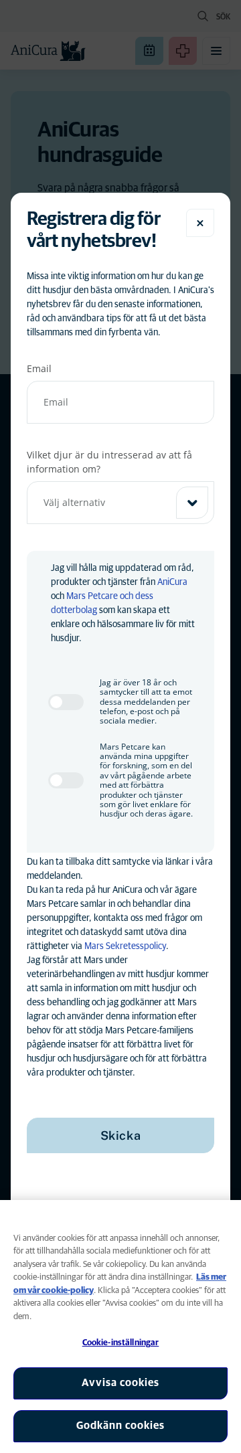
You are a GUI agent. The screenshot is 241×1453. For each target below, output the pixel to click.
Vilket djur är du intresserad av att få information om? (109, 461)
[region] (120, 1326)
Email (39, 368)
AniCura (172, 582)
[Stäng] (200, 223)
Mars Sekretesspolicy (125, 946)
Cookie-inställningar (120, 1343)
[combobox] (120, 502)
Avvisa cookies (120, 1382)
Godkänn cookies (120, 1425)
